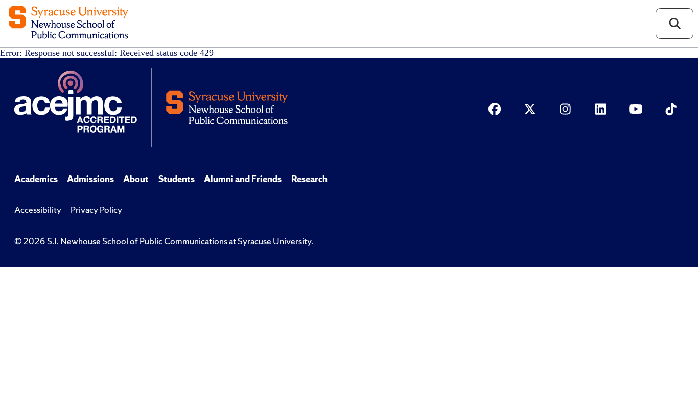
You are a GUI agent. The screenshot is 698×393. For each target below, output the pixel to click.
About (136, 179)
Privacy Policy (96, 209)
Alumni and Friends (243, 179)
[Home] (68, 23)
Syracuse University (274, 241)
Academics (36, 179)
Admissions (90, 179)
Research (309, 179)
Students (176, 179)
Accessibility (37, 209)
